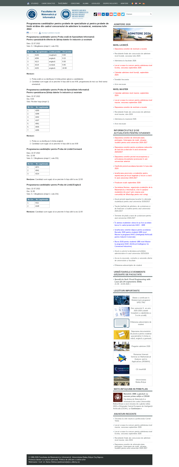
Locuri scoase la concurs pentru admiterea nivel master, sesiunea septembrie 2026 (133, 426)
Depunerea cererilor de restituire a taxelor (131, 49)
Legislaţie (96, 3)
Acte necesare (120, 84)
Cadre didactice (48, 3)
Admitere (124, 3)
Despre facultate (110, 3)
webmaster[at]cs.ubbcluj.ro (68, 462)
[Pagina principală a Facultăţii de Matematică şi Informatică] (28, 3)
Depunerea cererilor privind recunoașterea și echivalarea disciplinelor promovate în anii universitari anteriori (132, 159)
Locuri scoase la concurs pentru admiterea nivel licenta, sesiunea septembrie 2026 (133, 433)
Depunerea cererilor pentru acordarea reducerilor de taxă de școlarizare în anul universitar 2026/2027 (133, 149)
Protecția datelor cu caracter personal (43, 460)
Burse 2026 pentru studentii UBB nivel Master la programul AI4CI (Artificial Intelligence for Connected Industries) (133, 244)
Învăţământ (63, 3)
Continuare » (136, 409)
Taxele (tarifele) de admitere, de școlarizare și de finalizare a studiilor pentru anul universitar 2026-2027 (133, 208)
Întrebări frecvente (122, 80)
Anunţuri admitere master (51, 33)
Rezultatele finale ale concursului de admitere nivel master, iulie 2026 (132, 439)
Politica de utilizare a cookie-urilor (72, 460)
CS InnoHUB (141, 369)
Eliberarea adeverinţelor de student (128, 265)
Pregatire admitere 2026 (141, 346)
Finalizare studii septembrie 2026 (128, 183)
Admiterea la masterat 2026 (125, 119)
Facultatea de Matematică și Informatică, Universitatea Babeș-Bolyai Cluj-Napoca (71, 457)
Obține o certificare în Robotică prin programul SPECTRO (141, 300)
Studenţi (35, 3)
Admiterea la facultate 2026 (125, 61)
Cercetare (75, 3)
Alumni (85, 3)
